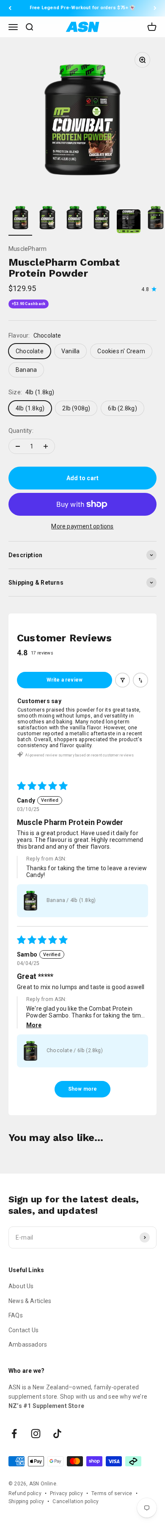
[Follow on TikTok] (57, 1433)
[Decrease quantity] (18, 446)
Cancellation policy (75, 1501)
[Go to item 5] (128, 222)
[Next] (155, 8)
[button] (30, 901)
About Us (21, 1286)
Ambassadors (27, 1344)
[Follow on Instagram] (35, 1433)
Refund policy (24, 1493)
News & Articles (29, 1301)
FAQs (15, 1315)
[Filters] (122, 680)
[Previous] (9, 8)
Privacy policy (66, 1493)
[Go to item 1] (20, 219)
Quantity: (20, 430)
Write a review (65, 680)
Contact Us (23, 1330)
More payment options (82, 526)
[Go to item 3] (74, 219)
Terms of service (111, 1493)
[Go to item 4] (101, 219)
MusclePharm (27, 248)
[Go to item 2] (47, 219)
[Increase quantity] (46, 446)
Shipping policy (26, 1501)
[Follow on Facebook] (14, 1433)
